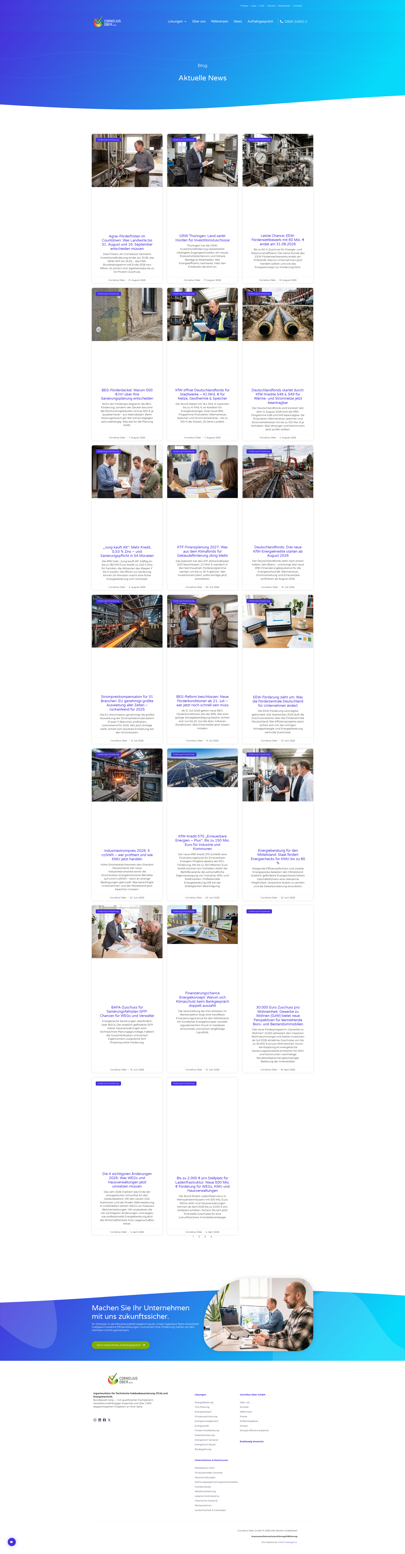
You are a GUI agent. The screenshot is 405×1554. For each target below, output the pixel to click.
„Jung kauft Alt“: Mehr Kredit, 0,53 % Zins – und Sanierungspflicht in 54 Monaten (127, 551)
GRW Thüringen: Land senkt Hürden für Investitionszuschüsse (202, 238)
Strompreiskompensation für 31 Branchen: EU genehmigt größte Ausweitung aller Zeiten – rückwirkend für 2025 (127, 703)
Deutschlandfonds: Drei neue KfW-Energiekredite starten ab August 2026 (278, 551)
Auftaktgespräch (260, 21)
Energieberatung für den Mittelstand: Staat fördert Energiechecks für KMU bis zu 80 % (278, 857)
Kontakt (298, 6)
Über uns (199, 21)
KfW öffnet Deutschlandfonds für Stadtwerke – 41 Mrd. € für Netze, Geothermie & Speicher (202, 394)
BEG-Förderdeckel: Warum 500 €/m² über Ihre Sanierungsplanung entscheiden (127, 394)
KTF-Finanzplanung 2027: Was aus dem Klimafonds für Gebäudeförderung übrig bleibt (202, 551)
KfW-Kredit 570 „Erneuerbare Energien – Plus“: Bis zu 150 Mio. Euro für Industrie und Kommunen (202, 842)
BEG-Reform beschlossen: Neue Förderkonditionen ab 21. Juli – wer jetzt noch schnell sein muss (202, 701)
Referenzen (219, 21)
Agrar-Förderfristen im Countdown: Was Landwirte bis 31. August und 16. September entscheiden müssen (127, 242)
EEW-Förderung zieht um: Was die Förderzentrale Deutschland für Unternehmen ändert (277, 701)
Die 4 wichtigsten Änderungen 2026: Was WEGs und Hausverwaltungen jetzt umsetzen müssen (127, 1180)
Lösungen (175, 21)
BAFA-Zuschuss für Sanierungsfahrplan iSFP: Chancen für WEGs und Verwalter (127, 1011)
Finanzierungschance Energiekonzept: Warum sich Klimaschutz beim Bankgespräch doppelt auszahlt (202, 999)
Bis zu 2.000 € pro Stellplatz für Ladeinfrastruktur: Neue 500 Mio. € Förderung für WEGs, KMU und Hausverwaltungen (202, 1184)
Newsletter (284, 6)
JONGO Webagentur (287, 1542)
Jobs (253, 6)
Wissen (271, 6)
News (238, 21)
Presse (244, 6)
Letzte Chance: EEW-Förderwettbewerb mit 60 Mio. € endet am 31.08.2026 (278, 240)
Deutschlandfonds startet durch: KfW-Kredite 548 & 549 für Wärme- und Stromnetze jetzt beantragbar (278, 396)
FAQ (262, 6)
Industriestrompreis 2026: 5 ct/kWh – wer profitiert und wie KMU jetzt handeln (127, 855)
